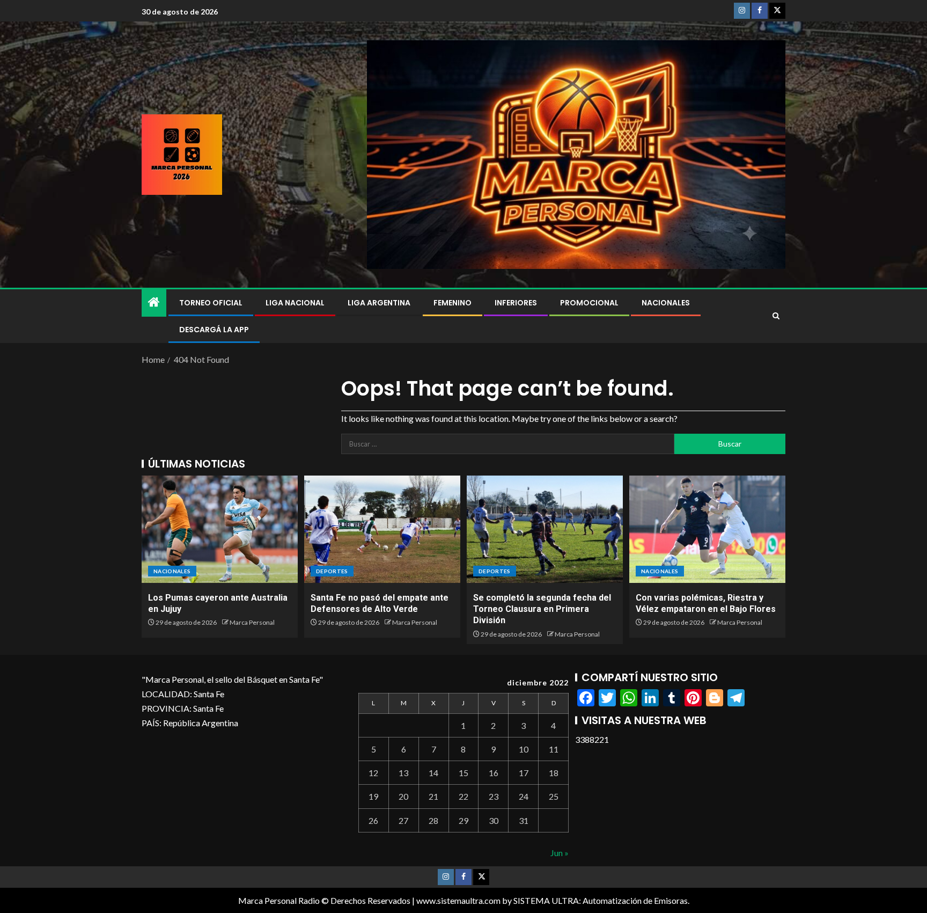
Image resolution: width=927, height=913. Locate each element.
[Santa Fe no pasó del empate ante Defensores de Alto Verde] (382, 529)
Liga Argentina (379, 302)
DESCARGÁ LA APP (214, 329)
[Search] (776, 316)
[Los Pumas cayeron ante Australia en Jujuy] (220, 529)
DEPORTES (332, 571)
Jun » (559, 853)
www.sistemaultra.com (458, 900)
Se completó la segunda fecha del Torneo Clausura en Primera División (542, 609)
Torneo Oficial (210, 302)
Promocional (589, 302)
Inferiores (516, 302)
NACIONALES (666, 302)
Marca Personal (252, 622)
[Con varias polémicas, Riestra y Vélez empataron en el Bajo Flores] (707, 529)
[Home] (154, 302)
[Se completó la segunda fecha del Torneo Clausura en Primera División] (545, 529)
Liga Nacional (295, 302)
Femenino (452, 302)
